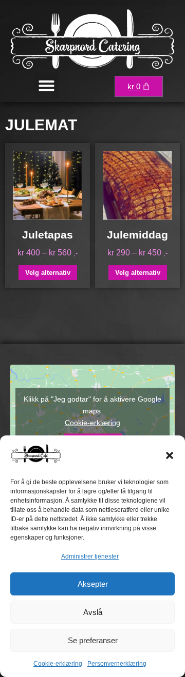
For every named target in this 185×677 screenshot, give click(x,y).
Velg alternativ (47, 272)
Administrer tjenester (90, 556)
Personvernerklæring (116, 663)
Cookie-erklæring (57, 663)
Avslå (92, 612)
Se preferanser (93, 640)
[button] (169, 455)
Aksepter (93, 584)
